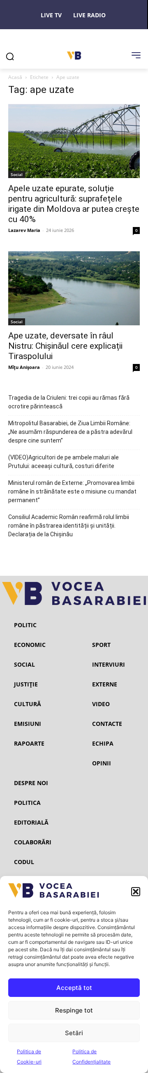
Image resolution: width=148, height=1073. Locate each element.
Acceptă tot (74, 988)
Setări (74, 1033)
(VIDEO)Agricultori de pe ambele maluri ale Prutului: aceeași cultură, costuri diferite (63, 461)
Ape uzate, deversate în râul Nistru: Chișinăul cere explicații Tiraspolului (65, 346)
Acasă (15, 77)
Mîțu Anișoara (24, 367)
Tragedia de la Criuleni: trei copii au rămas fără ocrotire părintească (69, 402)
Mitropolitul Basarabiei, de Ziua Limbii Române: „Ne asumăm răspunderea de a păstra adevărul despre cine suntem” (70, 432)
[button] (136, 892)
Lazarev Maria (24, 230)
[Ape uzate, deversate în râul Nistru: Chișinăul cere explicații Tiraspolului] (74, 288)
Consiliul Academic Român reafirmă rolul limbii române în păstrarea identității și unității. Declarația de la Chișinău (68, 526)
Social (17, 174)
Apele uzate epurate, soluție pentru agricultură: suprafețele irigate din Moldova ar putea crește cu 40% (73, 203)
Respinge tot (74, 1010)
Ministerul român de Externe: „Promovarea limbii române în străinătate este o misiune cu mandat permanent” (72, 491)
